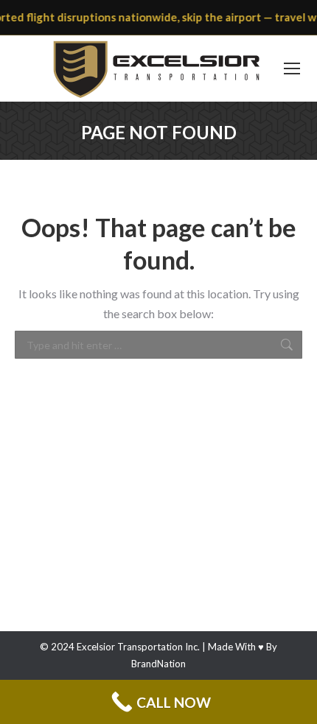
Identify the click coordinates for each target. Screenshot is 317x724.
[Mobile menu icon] (292, 68)
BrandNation (158, 663)
